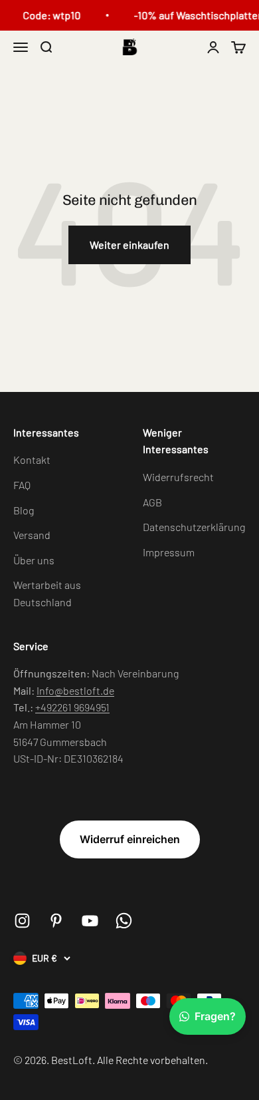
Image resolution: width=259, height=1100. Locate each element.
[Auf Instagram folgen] (22, 921)
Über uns (33, 560)
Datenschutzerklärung (194, 526)
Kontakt (31, 459)
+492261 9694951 (72, 707)
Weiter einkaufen (129, 244)
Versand (31, 534)
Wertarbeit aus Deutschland (47, 593)
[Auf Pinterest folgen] (56, 921)
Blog (23, 510)
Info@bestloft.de (75, 690)
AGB (152, 502)
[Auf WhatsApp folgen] (124, 921)
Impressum (169, 552)
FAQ (22, 484)
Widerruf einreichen (130, 839)
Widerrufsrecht (178, 476)
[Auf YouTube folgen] (90, 921)
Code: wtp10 (50, 15)
